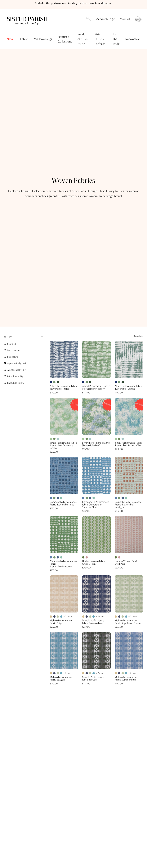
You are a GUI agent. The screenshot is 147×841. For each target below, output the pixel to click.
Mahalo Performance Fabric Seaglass (61, 678)
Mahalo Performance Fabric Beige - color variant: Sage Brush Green (58, 616)
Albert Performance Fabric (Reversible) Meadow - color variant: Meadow (87, 382)
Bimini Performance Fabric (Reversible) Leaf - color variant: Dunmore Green (83, 439)
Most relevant (14, 350)
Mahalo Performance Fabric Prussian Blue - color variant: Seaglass (93, 616)
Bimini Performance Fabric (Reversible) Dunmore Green (63, 446)
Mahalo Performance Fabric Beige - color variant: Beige (51, 616)
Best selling (12, 356)
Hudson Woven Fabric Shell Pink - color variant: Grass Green (116, 557)
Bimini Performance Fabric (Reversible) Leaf (96, 444)
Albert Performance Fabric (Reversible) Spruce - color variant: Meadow (119, 382)
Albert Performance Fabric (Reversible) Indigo (64, 387)
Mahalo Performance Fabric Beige (61, 622)
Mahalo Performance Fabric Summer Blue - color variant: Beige (116, 673)
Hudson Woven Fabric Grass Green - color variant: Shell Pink (87, 557)
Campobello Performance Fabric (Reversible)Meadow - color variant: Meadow (54, 557)
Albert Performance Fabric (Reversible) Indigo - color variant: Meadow (54, 382)
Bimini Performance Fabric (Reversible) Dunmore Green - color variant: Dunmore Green (51, 439)
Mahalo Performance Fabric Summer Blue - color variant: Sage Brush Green (123, 673)
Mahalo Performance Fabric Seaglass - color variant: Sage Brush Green (58, 673)
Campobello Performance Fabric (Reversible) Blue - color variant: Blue (58, 498)
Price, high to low (15, 383)
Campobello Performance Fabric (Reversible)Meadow (63, 564)
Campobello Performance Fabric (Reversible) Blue (63, 503)
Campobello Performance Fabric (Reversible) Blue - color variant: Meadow (54, 498)
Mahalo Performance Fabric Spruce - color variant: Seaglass (93, 673)
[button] (89, 19)
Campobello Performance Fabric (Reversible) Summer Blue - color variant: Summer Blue (83, 498)
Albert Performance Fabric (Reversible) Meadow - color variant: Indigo (83, 382)
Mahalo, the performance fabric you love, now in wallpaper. (73, 3)
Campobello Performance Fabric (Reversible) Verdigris (128, 505)
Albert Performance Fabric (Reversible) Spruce (128, 387)
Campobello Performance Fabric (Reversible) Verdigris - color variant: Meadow (119, 498)
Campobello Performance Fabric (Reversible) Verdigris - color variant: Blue (123, 498)
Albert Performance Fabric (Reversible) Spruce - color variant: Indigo (116, 382)
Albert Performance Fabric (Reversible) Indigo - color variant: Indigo (51, 382)
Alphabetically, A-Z (16, 363)
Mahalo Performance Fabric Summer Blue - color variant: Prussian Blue (119, 673)
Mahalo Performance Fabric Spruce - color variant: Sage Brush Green (90, 673)
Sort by (7, 336)
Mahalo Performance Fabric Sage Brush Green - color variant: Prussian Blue (119, 616)
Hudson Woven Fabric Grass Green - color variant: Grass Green (83, 557)
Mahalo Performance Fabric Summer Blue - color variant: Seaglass (126, 673)
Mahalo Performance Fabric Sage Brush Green (127, 622)
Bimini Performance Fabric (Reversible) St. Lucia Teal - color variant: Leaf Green (119, 439)
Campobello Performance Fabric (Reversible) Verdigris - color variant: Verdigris (126, 498)
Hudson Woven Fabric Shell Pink (126, 562)
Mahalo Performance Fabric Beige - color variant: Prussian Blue (54, 616)
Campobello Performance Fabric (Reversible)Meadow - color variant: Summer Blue (51, 557)
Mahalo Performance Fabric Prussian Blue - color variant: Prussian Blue (87, 616)
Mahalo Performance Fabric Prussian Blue (93, 622)
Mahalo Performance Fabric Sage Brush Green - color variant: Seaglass (126, 616)
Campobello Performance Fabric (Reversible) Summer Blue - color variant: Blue (90, 498)
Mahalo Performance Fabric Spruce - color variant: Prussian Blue (87, 673)
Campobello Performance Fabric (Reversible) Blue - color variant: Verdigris (61, 498)
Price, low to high (15, 376)
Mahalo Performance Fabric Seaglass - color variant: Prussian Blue (54, 673)
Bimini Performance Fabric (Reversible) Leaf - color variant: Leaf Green (87, 439)
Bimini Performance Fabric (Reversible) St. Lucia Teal (128, 444)
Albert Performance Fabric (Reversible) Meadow (96, 387)
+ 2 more (68, 616)
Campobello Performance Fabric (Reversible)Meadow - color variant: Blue (58, 557)
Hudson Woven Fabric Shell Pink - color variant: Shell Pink (119, 557)
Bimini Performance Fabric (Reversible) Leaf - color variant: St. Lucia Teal (90, 439)
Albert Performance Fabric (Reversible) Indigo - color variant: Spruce (58, 382)
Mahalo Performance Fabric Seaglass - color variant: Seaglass (61, 673)
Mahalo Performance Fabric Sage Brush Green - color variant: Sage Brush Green (123, 616)
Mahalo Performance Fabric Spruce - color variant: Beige (83, 673)
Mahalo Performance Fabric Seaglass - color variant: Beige (51, 673)
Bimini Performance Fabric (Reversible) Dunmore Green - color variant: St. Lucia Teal (58, 439)
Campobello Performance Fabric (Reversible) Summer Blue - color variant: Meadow (87, 498)
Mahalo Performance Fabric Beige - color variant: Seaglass (61, 616)
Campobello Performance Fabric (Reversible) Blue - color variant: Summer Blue (51, 498)
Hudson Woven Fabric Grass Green (93, 562)
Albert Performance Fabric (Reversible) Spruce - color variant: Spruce (123, 382)
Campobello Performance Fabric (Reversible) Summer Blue (95, 505)
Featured (11, 343)
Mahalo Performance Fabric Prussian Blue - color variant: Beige (83, 616)
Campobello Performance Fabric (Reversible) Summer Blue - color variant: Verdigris (93, 498)
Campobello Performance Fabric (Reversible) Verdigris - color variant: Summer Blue (116, 498)
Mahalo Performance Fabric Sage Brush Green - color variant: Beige (116, 616)
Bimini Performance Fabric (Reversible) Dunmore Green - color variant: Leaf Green (54, 439)
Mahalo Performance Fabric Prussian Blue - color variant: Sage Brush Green (90, 616)
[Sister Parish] (28, 19)
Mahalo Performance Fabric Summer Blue (126, 678)
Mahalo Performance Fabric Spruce (93, 678)
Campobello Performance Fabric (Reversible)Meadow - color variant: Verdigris (61, 557)
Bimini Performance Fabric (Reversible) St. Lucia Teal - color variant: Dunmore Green (116, 439)
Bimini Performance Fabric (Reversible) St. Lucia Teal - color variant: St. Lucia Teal (123, 439)
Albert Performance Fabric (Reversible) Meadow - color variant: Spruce (90, 382)
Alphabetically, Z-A (16, 370)
